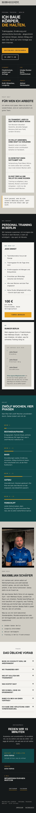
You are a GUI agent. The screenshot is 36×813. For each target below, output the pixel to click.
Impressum (19, 807)
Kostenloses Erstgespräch (15, 50)
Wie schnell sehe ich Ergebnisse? (11, 691)
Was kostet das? (9, 684)
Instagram (13, 788)
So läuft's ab (10, 57)
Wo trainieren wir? (10, 669)
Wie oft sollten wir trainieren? (10, 677)
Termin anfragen (18, 314)
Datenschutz (29, 807)
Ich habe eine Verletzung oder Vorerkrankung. (16, 708)
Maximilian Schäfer (10, 2)
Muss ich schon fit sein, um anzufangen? (14, 662)
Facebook (23, 788)
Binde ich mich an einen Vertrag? (12, 699)
